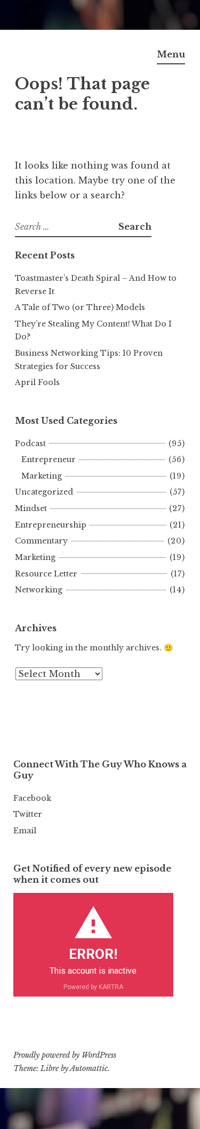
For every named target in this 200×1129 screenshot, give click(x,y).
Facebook (32, 798)
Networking (38, 590)
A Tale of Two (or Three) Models (80, 307)
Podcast (30, 443)
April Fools (37, 382)
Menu (171, 54)
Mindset (31, 508)
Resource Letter (46, 574)
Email (24, 830)
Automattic (89, 1068)
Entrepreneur (48, 459)
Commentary (41, 541)
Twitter (27, 814)
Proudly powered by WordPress (64, 1055)
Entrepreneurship (50, 525)
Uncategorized (44, 492)
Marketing (41, 476)
